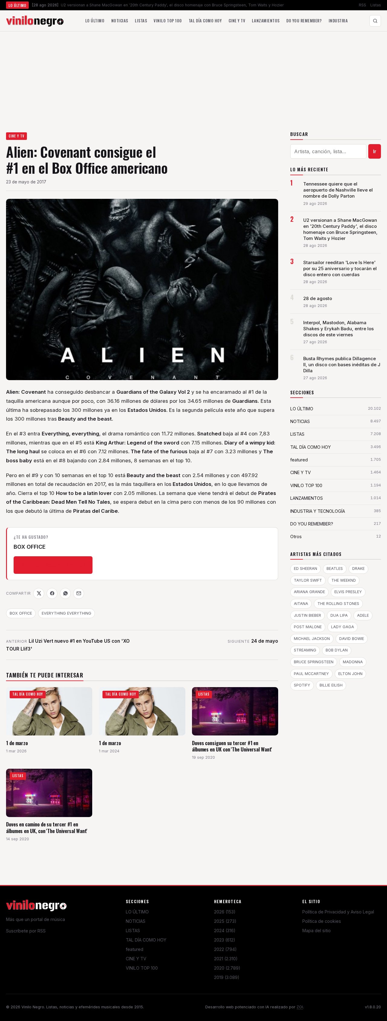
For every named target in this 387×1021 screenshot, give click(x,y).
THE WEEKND (343, 580)
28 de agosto (317, 298)
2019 (226, 977)
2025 (225, 921)
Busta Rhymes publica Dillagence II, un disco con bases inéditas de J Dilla (341, 364)
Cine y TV (237, 21)
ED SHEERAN (305, 568)
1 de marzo (17, 743)
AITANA (301, 603)
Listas (375, 5)
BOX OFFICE (21, 613)
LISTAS (133, 930)
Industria (338, 21)
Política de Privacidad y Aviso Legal (338, 911)
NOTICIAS (135, 921)
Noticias (119, 21)
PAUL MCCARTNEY (311, 673)
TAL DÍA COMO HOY (146, 939)
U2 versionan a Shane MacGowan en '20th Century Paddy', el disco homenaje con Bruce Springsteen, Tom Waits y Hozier (340, 229)
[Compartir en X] (38, 593)
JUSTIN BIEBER (307, 615)
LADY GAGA (342, 627)
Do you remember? (304, 21)
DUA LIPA (339, 615)
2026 (225, 911)
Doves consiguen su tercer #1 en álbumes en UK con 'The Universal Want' (232, 746)
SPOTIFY (302, 685)
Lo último (95, 21)
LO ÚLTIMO (137, 911)
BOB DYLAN (337, 650)
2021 (226, 958)
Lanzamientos (265, 21)
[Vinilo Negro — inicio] (34, 21)
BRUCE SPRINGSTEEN (313, 662)
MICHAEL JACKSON (312, 638)
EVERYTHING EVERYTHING (66, 613)
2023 (224, 939)
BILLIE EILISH (331, 685)
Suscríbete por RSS (26, 930)
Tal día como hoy (205, 21)
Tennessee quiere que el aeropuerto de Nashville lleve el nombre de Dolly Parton (338, 190)
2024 (225, 930)
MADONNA (353, 662)
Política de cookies (321, 921)
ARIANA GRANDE (309, 592)
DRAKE (358, 568)
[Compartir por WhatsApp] (65, 593)
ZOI (300, 1007)
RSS (362, 5)
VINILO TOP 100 (142, 968)
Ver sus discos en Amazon (53, 565)
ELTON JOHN (350, 673)
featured (134, 949)
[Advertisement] (193, 76)
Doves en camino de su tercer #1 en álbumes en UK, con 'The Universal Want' (46, 827)
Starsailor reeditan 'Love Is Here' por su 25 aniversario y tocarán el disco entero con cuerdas (340, 268)
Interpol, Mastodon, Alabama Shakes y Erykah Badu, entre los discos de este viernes (338, 329)
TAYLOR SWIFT (308, 580)
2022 (225, 949)
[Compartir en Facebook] (52, 593)
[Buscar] (375, 21)
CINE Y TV (16, 136)
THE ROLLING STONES (338, 603)
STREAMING (305, 650)
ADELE (363, 615)
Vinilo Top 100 (168, 21)
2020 (227, 968)
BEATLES (335, 568)
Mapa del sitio (316, 930)
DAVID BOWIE (351, 638)
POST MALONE (308, 627)
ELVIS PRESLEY (348, 592)
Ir (374, 151)
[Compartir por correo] (78, 593)
